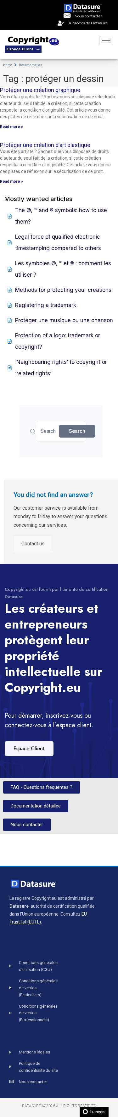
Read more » (11, 127)
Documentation (30, 65)
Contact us (33, 544)
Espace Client (29, 748)
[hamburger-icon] (106, 40)
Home (7, 65)
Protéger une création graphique (40, 90)
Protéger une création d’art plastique (45, 145)
